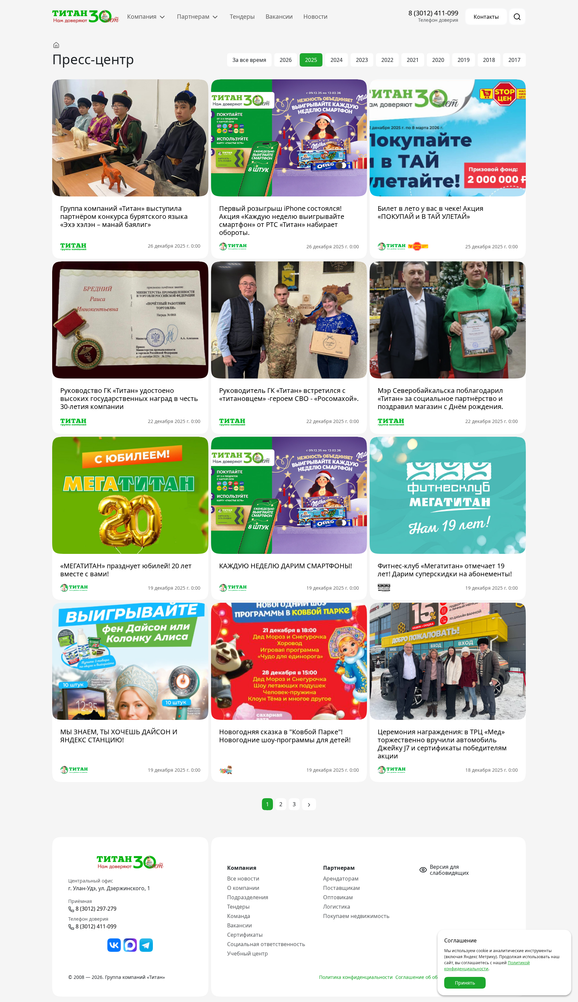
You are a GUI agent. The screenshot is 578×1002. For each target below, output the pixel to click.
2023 (362, 60)
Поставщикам (341, 888)
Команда (238, 916)
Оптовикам (338, 897)
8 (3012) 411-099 (433, 12)
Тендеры (242, 16)
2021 (413, 60)
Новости (315, 16)
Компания (142, 16)
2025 (311, 60)
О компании (243, 888)
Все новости (243, 878)
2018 (489, 60)
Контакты (486, 16)
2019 (464, 60)
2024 (336, 60)
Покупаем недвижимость (356, 916)
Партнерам (194, 16)
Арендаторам (341, 878)
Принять (465, 983)
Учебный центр (247, 953)
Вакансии (279, 16)
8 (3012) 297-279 (96, 908)
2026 (286, 60)
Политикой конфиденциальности (487, 966)
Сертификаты (245, 934)
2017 (514, 60)
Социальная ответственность (266, 944)
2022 (387, 60)
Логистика (336, 906)
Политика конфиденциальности (356, 977)
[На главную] (63, 45)
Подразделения (247, 897)
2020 (438, 60)
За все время (249, 60)
